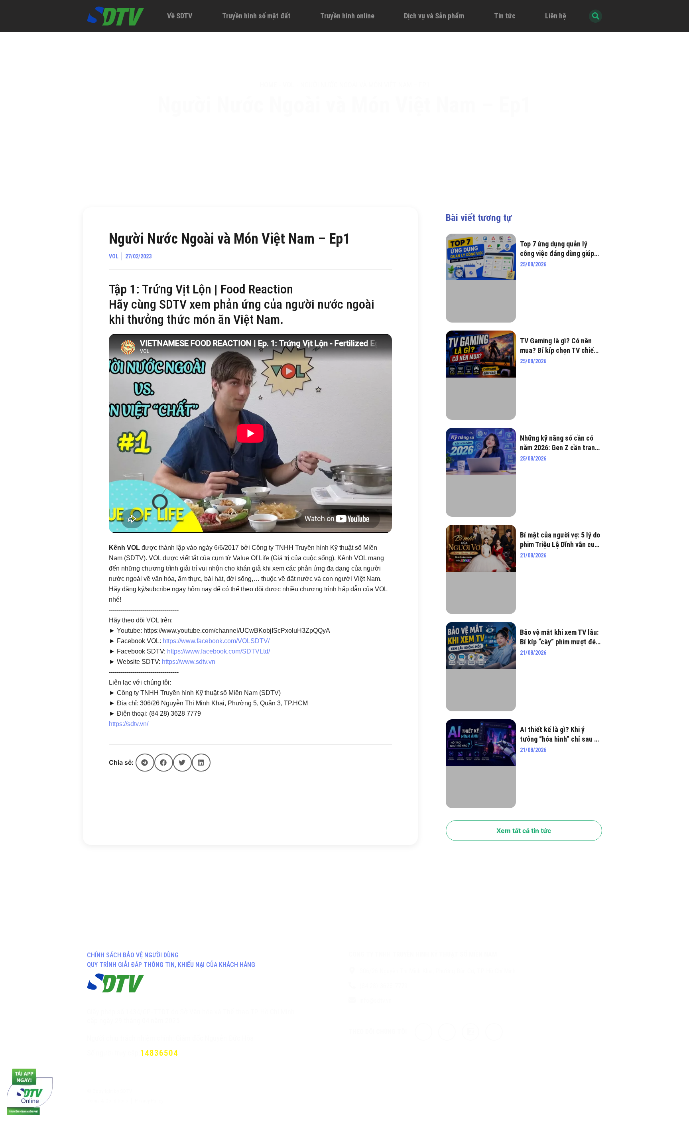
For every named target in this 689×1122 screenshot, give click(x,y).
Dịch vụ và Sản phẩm (434, 16)
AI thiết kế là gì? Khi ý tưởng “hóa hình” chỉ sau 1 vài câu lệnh (559, 734)
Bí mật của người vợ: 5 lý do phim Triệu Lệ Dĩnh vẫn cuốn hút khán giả (561, 540)
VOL (289, 85)
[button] (145, 763)
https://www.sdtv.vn (188, 661)
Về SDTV (179, 16)
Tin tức (505, 16)
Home (268, 85)
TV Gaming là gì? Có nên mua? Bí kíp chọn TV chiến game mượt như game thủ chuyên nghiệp (558, 346)
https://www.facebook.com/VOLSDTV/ (216, 641)
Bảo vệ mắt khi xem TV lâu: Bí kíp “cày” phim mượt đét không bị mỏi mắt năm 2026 (560, 637)
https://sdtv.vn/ (128, 723)
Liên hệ (555, 16)
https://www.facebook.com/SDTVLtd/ (218, 651)
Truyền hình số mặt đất (256, 16)
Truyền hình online (347, 16)
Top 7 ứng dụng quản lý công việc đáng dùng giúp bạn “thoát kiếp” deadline (557, 249)
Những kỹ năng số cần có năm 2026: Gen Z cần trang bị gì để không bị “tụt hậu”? (560, 443)
